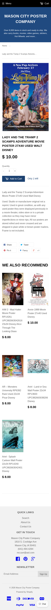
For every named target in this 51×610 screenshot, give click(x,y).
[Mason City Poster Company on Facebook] (18, 560)
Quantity (6, 166)
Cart (46, 3)
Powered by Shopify (24, 592)
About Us (25, 522)
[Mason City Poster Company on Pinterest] (25, 560)
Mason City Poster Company (25, 19)
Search (25, 518)
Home (4, 46)
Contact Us (25, 526)
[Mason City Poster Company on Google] (33, 560)
